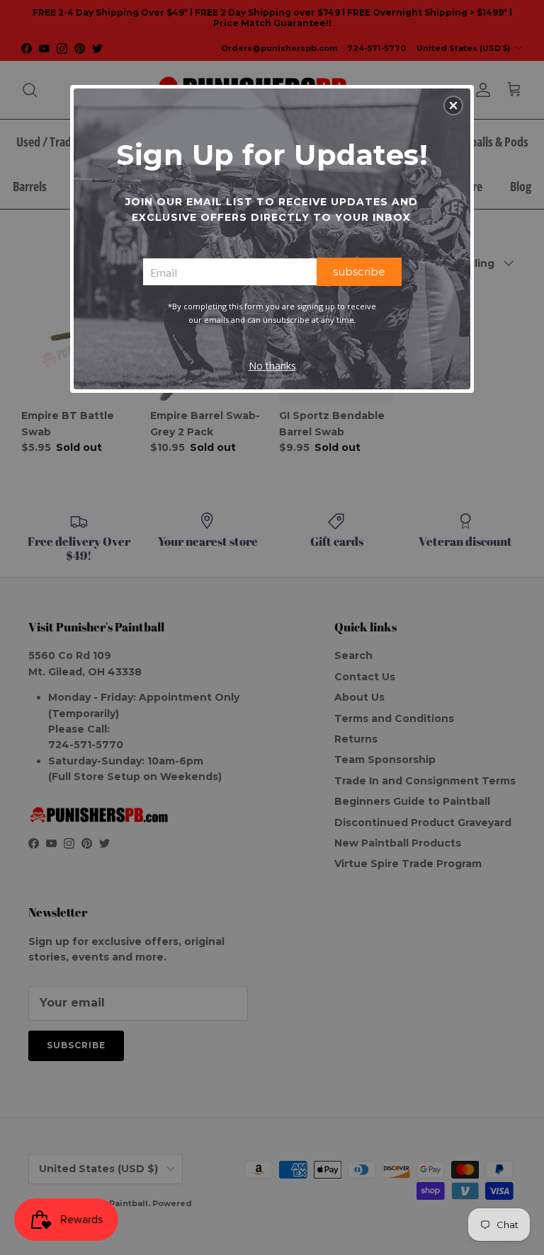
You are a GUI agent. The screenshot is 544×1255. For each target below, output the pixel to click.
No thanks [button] (272, 365)
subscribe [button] (359, 271)
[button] (453, 105)
